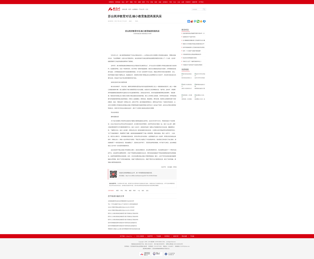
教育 (143, 2)
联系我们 (167, 236)
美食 (151, 2)
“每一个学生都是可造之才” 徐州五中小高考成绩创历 (123, 204)
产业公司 (141, 9)
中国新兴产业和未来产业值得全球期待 (192, 65)
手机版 (192, 236)
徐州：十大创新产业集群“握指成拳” (192, 51)
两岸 (134, 190)
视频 (131, 2)
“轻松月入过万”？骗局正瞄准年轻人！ (192, 61)
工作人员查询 (140, 236)
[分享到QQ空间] (201, 21)
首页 (129, 9)
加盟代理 (194, 2)
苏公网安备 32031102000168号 (175, 244)
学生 (122, 190)
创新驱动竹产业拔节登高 (189, 36)
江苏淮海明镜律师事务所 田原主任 (161, 248)
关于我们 (201, 2)
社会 (174, 2)
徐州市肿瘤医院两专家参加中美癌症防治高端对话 (122, 222)
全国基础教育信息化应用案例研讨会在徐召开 (121, 201)
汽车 (135, 2)
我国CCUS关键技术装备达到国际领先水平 (193, 43)
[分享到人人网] (204, 21)
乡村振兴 (165, 2)
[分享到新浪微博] (192, 21)
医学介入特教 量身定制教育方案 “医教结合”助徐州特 (123, 213)
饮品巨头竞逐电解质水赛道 (190, 58)
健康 (139, 2)
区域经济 (188, 2)
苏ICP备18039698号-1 (159, 244)
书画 (170, 2)
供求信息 (117, 2)
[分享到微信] (198, 21)
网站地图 (184, 236)
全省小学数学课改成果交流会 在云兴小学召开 (121, 207)
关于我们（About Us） (126, 236)
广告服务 (158, 236)
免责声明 (163, 167)
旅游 (156, 2)
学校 (126, 190)
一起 (139, 190)
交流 (147, 190)
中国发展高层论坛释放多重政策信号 (192, 54)
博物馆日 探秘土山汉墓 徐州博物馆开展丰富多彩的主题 (124, 229)
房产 (127, 2)
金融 (160, 2)
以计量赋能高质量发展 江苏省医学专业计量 (194, 40)
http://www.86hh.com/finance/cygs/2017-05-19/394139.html (141, 175)
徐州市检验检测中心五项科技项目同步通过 (194, 47)
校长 (143, 190)
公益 (178, 2)
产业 (147, 2)
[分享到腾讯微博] (195, 21)
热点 (123, 2)
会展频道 (135, 9)
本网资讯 (111, 2)
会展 (183, 2)
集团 (130, 190)
